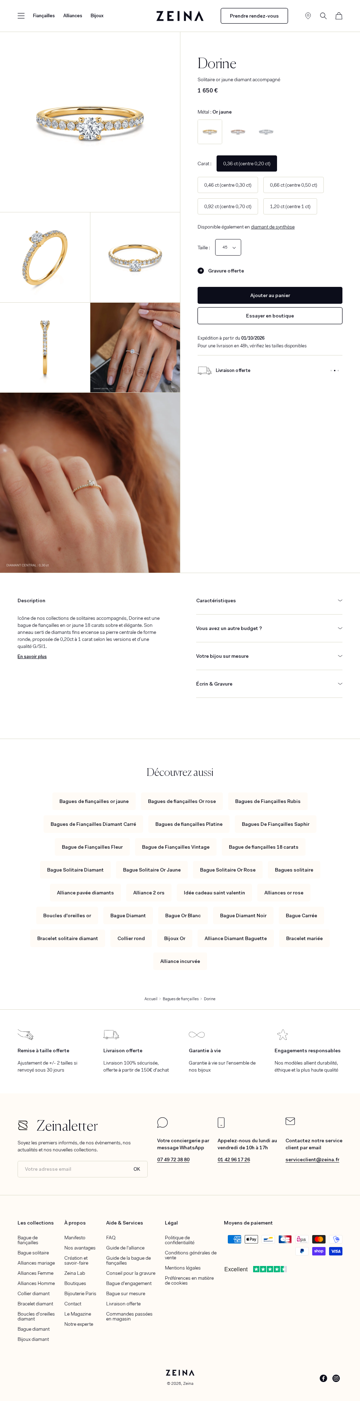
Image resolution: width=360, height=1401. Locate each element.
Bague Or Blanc (183, 915)
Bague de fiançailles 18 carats (263, 847)
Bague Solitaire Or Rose (228, 870)
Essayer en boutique (270, 316)
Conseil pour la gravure (130, 1273)
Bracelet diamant (35, 1303)
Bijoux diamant (33, 1339)
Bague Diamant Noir (243, 915)
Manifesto (74, 1237)
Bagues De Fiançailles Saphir (275, 824)
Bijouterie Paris (80, 1293)
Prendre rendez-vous (254, 16)
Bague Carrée (301, 915)
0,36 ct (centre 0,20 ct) (246, 163)
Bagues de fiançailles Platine (189, 824)
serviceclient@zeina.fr (312, 1159)
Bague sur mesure (125, 1293)
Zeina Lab (74, 1273)
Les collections (36, 1223)
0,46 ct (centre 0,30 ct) (227, 185)
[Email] (290, 1123)
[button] (21, 16)
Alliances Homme (36, 1283)
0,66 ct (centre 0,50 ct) (293, 185)
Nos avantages (80, 1247)
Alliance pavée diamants (85, 892)
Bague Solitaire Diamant (75, 870)
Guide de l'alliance (125, 1247)
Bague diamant (34, 1328)
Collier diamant (34, 1293)
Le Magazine (77, 1313)
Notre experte (78, 1324)
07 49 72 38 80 (173, 1159)
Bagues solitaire (294, 870)
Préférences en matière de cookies (189, 1280)
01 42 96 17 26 (234, 1159)
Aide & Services (124, 1223)
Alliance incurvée (180, 961)
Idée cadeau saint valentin (214, 892)
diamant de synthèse (273, 227)
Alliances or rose (283, 892)
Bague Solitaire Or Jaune (152, 870)
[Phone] (221, 1126)
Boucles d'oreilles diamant (36, 1316)
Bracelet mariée (304, 938)
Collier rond (131, 938)
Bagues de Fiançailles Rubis (268, 801)
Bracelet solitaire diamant (67, 938)
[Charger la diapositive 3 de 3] (338, 370)
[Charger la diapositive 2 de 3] (334, 370)
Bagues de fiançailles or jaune (94, 801)
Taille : (204, 247)
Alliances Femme (35, 1273)
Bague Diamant (128, 915)
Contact (72, 1303)
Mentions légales (183, 1267)
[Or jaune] (210, 132)
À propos (75, 1223)
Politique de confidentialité (179, 1240)
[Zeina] (180, 16)
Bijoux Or (174, 938)
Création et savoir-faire (76, 1260)
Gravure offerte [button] (226, 271)
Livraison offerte (123, 1303)
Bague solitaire (33, 1252)
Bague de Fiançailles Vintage (176, 847)
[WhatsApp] (162, 1126)
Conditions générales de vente (191, 1255)
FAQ (111, 1237)
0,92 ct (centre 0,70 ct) (227, 206)
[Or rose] (238, 132)
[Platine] (266, 132)
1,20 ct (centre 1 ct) (290, 206)
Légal (171, 1223)
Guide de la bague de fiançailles (128, 1260)
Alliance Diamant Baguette (236, 938)
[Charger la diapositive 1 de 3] (331, 370)
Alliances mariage (36, 1262)
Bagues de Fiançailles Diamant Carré (93, 824)
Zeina (188, 1383)
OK (137, 1169)
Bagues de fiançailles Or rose (182, 801)
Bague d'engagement (129, 1283)
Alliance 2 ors (149, 892)
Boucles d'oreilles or (67, 915)
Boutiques (75, 1283)
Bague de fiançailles (28, 1240)
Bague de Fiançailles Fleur (92, 847)
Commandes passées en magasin (129, 1316)
